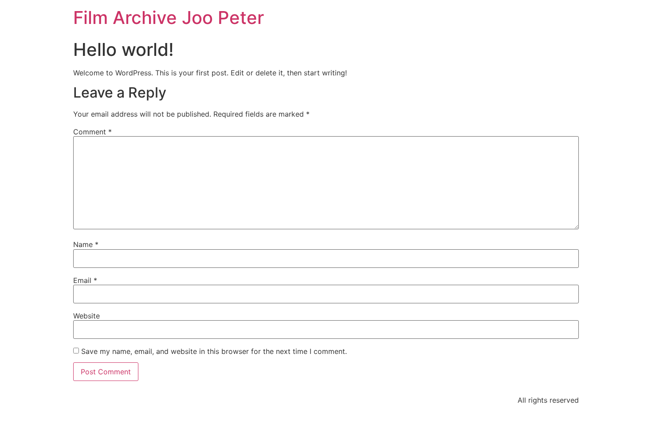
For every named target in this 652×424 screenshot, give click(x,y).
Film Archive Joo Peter (168, 17)
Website (86, 315)
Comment (92, 131)
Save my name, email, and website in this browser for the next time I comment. (214, 351)
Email (85, 280)
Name (85, 244)
